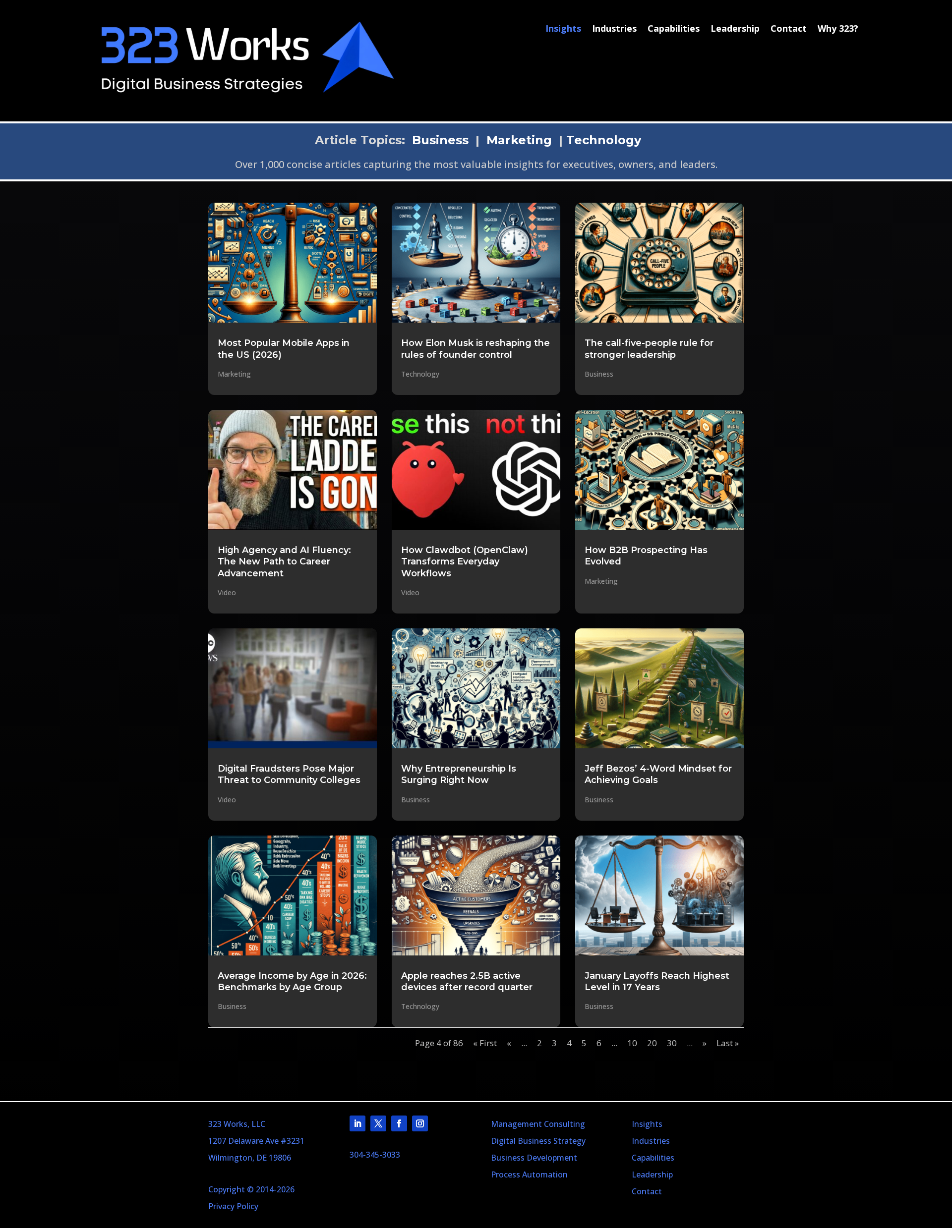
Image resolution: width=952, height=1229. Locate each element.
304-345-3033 (375, 1154)
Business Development (534, 1157)
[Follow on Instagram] (420, 1123)
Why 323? (838, 29)
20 (652, 1043)
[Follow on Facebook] (399, 1123)
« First (485, 1043)
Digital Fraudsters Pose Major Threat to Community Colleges (289, 774)
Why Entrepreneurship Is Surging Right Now (458, 774)
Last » (727, 1043)
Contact (789, 29)
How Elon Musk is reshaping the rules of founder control (475, 348)
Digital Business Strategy (538, 1140)
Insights (563, 29)
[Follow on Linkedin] (357, 1123)
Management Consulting (538, 1123)
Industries (614, 29)
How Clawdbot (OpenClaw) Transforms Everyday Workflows (464, 562)
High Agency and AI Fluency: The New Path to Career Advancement (284, 562)
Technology (603, 140)
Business (440, 140)
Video (227, 592)
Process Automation (529, 1174)
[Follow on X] (378, 1123)
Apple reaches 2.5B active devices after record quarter (467, 981)
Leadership (735, 29)
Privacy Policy (233, 1206)
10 (632, 1043)
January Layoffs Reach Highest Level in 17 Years (657, 981)
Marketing (519, 140)
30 (672, 1043)
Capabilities (674, 29)
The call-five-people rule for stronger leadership (649, 348)
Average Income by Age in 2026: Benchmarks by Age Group (292, 981)
